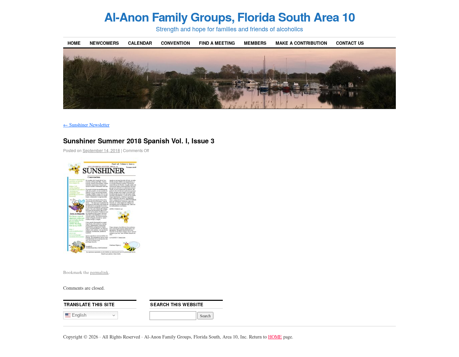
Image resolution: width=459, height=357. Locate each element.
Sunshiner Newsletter (86, 124)
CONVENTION (175, 43)
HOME (74, 43)
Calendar (140, 43)
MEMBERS (255, 43)
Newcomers (104, 43)
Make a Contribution (301, 43)
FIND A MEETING (217, 43)
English (78, 315)
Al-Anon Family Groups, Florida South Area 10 (229, 16)
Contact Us (350, 43)
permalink (99, 272)
